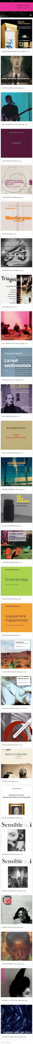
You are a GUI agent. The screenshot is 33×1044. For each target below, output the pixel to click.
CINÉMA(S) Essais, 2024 (9, 234)
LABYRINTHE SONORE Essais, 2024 (12, 197)
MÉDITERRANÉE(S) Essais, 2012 (11, 635)
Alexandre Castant (23, 5)
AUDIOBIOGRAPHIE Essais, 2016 (12, 562)
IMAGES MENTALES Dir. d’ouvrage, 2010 (14, 672)
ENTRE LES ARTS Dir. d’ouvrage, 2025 (13, 88)
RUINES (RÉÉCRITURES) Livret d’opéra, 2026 (15, 51)
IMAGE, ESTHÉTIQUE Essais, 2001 (12, 818)
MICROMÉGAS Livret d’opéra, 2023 (12, 270)
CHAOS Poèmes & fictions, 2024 (11, 161)
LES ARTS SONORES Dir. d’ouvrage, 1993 (14, 1037)
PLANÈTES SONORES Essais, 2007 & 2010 (14, 708)
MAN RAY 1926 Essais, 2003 (10, 781)
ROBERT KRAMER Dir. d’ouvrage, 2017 (13, 489)
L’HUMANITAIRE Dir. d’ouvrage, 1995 (13, 964)
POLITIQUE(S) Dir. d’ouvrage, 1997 (12, 854)
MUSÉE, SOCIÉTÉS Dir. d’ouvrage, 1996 (14, 891)
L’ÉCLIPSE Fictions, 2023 (9, 307)
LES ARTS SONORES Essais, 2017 (12, 526)
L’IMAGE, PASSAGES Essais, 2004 (12, 745)
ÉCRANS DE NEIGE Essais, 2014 (11, 599)
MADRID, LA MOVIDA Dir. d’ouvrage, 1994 (14, 1000)
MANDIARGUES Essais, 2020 (10, 416)
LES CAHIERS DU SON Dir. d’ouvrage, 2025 (15, 124)
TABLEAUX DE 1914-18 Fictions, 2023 (13, 380)
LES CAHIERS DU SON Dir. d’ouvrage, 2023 (15, 343)
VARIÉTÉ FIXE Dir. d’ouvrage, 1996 (12, 927)
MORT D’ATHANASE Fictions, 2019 (12, 453)
